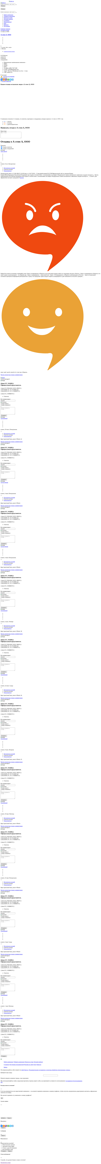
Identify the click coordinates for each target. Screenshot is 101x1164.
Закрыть (9, 1118)
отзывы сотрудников (8, 148)
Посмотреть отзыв (5, 1162)
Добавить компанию (19, 1062)
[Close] (1, 1124)
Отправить (3, 415)
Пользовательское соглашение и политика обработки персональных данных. (49, 1070)
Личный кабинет (38, 1062)
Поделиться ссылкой (9, 168)
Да (2, 1098)
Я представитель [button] (6, 81)
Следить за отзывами (8, 76)
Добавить (3, 1118)
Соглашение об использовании (73, 1081)
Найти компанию (8, 1062)
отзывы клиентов (7, 147)
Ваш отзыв (3, 131)
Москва (3, 6)
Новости (39, 1064)
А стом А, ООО (6, 35)
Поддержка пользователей (17, 1064)
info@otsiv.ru (24, 1070)
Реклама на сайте (28, 1064)
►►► (22, 177)
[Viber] (6, 80)
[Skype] (10, 80)
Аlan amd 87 (4, 151)
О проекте (6, 1064)
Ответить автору (8, 169)
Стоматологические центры (9, 51)
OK (2, 1082)
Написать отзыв (29, 1062)
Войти (5, 1067)
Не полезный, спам (8, 1149)
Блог (35, 1064)
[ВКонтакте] (2, 80)
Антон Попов (4, 482)
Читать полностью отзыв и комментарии (12, 374)
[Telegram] (13, 80)
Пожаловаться (7, 170)
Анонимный (4, 418)
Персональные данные (9, 1144)
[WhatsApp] (8, 80)
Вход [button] (2, 7)
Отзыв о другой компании (10, 1148)
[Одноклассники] (4, 80)
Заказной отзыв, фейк (8, 1146)
